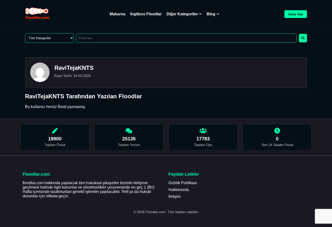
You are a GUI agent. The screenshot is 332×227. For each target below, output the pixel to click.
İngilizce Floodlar (146, 14)
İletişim (174, 196)
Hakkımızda (178, 190)
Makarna (117, 14)
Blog (211, 14)
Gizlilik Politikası (182, 183)
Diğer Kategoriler (182, 14)
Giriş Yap (295, 14)
